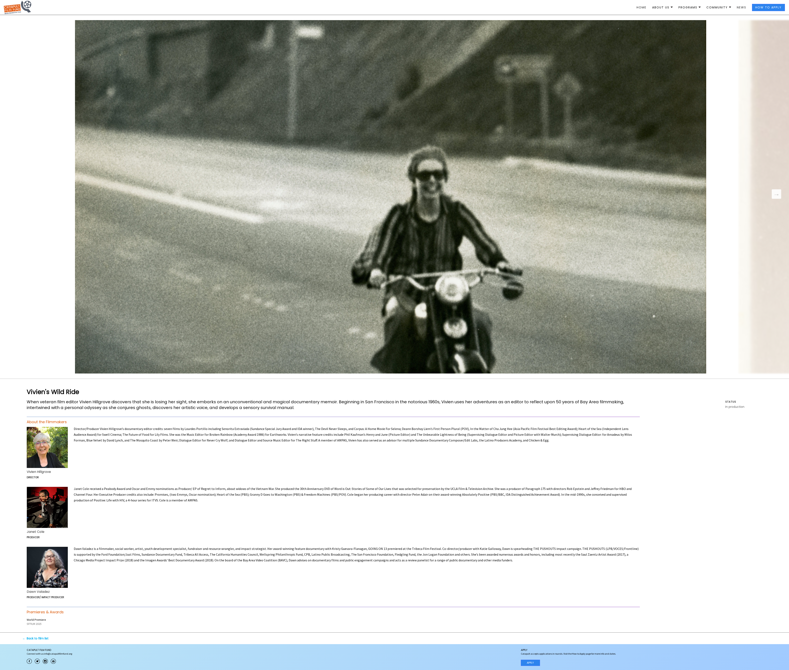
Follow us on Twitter (37, 661)
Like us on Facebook (29, 661)
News (741, 7)
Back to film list (37, 638)
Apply (530, 662)
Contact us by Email (53, 661)
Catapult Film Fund (17, 7)
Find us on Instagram (45, 661)
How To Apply (768, 7)
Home (641, 7)
